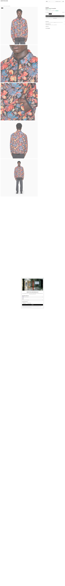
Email (23, 298)
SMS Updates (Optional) (25, 295)
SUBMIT (32, 304)
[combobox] (23, 297)
